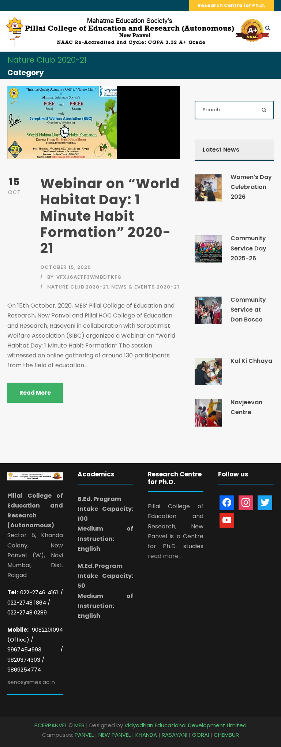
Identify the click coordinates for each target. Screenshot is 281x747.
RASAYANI (174, 735)
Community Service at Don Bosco (248, 310)
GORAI (200, 735)
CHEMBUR (226, 735)
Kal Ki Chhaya (251, 361)
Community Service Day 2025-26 (248, 248)
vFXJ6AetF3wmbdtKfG (89, 277)
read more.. (164, 556)
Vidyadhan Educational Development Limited (185, 725)
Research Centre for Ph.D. (231, 5)
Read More (35, 393)
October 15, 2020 (65, 267)
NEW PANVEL (114, 735)
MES (79, 725)
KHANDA (146, 735)
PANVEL (84, 735)
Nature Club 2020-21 (77, 286)
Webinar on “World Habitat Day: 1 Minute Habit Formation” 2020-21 (110, 216)
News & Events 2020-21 (145, 286)
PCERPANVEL (50, 725)
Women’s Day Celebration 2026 (251, 187)
